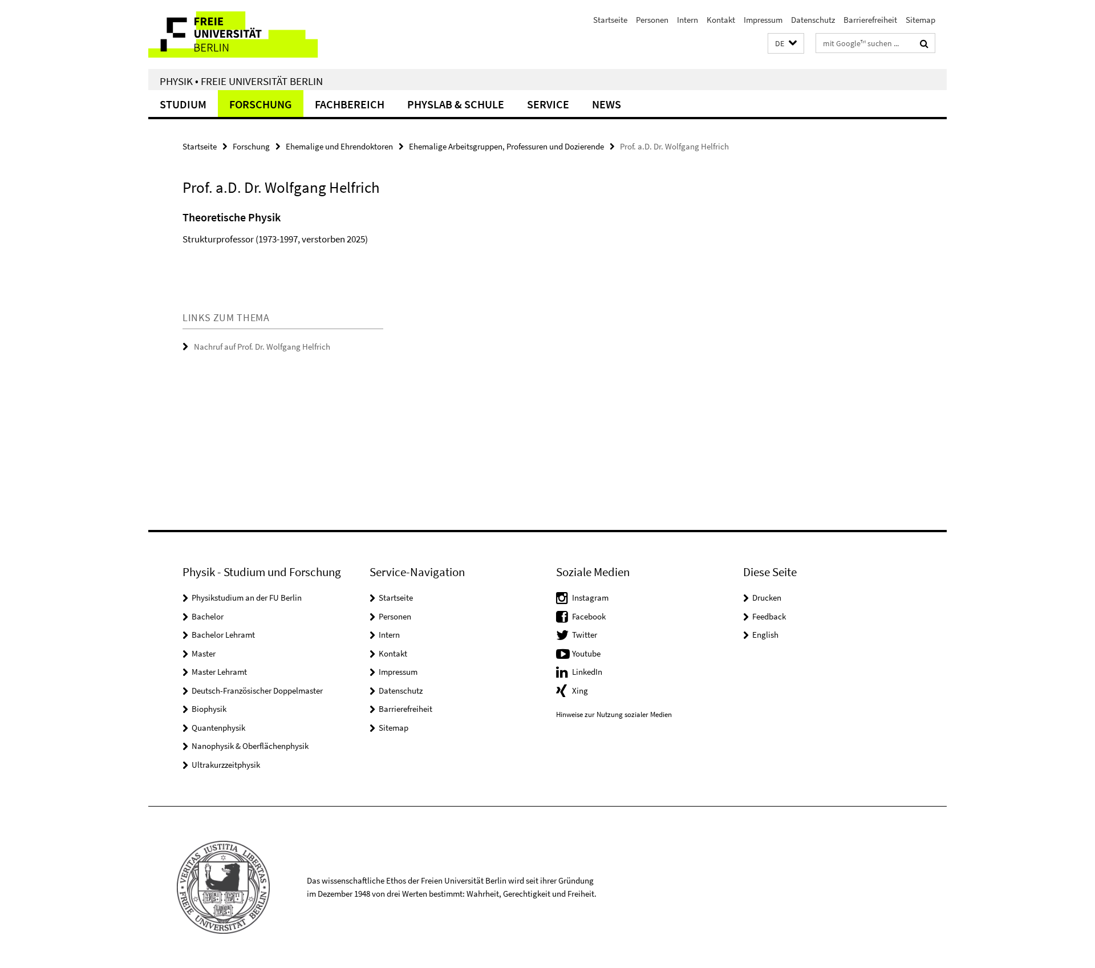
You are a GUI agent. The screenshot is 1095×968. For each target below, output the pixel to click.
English (765, 634)
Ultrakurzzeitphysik (226, 764)
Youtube (586, 653)
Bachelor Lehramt (223, 634)
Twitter (584, 634)
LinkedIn (587, 671)
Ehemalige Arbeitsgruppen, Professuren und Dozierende (506, 146)
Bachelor (208, 616)
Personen (652, 19)
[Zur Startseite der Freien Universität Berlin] (243, 34)
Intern (687, 19)
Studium (183, 104)
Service (548, 104)
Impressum (763, 19)
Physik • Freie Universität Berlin (241, 81)
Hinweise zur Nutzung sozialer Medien (614, 714)
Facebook (589, 616)
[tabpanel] (391, 242)
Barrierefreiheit (870, 19)
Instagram (590, 597)
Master (204, 653)
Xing (580, 690)
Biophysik (209, 708)
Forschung (260, 104)
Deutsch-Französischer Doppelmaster (257, 690)
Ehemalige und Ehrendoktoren (339, 146)
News (606, 104)
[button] (786, 43)
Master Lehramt (219, 671)
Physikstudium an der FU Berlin (247, 597)
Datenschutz (813, 19)
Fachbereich (349, 104)
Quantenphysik (218, 727)
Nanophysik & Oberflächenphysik (250, 745)
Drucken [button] (766, 597)
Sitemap (920, 19)
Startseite (610, 19)
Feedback (769, 616)
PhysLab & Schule (455, 104)
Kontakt (721, 19)
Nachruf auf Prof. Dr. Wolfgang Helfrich (262, 346)
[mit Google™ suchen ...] (924, 43)
